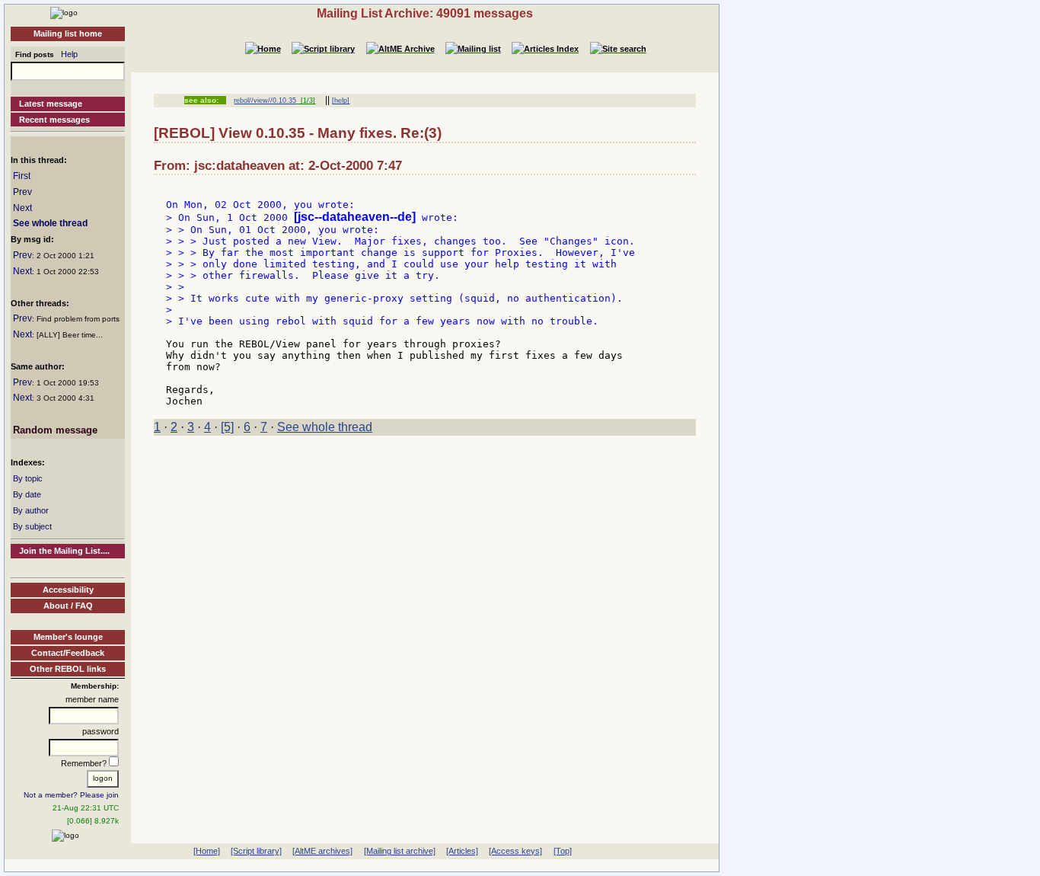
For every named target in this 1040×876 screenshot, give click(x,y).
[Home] (64, 12)
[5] (227, 426)
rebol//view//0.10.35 (265, 100)
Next (22, 208)
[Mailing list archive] (399, 850)
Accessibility (68, 589)
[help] (340, 100)
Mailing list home (67, 33)
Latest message (50, 103)
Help (69, 54)
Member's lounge (68, 636)
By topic (28, 478)
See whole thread (50, 223)
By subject (32, 526)
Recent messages (54, 119)
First (21, 176)
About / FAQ (68, 605)
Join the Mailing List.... (64, 550)
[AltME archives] (322, 850)
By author (31, 510)
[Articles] (462, 850)
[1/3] (305, 100)
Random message (55, 430)
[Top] (562, 850)
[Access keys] (515, 850)
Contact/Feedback (67, 652)
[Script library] (256, 850)
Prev (22, 192)
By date (27, 494)
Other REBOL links (68, 668)
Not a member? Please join (71, 795)
